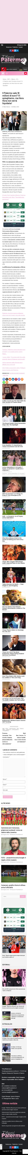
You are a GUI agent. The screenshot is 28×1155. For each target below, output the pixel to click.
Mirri (18, 728)
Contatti (20, 47)
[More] (7, 382)
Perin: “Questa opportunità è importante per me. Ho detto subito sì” (13, 956)
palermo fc (8, 729)
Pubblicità (15, 47)
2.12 (14, 216)
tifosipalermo (6, 730)
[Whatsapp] (3, 382)
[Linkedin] (13, 379)
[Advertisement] (14, 30)
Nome (5, 779)
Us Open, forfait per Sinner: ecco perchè (16, 1047)
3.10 (11, 212)
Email (5, 784)
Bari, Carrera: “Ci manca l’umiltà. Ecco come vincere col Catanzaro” (20, 738)
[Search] (23, 73)
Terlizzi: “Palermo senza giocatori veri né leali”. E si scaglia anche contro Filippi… (13, 352)
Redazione (9, 47)
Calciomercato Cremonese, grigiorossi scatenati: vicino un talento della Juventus (11, 830)
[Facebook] (3, 379)
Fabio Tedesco (6, 106)
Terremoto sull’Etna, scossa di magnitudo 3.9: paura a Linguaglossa (17, 1057)
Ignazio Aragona (15, 1096)
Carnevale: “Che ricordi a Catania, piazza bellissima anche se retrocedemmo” (7, 739)
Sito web (5, 790)
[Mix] (22, 379)
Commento (6, 757)
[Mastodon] (19, 379)
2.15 (14, 212)
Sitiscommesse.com (13, 928)
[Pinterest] (16, 379)
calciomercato (12, 728)
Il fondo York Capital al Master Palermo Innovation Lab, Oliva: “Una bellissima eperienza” (13, 197)
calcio (6, 728)
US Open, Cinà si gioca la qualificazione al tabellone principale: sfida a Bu (12, 1039)
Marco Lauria (15, 1098)
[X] (7, 379)
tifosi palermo (15, 729)
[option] (14, 948)
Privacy (1, 1147)
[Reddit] (10, 379)
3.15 (11, 216)
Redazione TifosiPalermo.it (17, 834)
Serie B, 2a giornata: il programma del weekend (13, 1125)
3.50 (8, 212)
